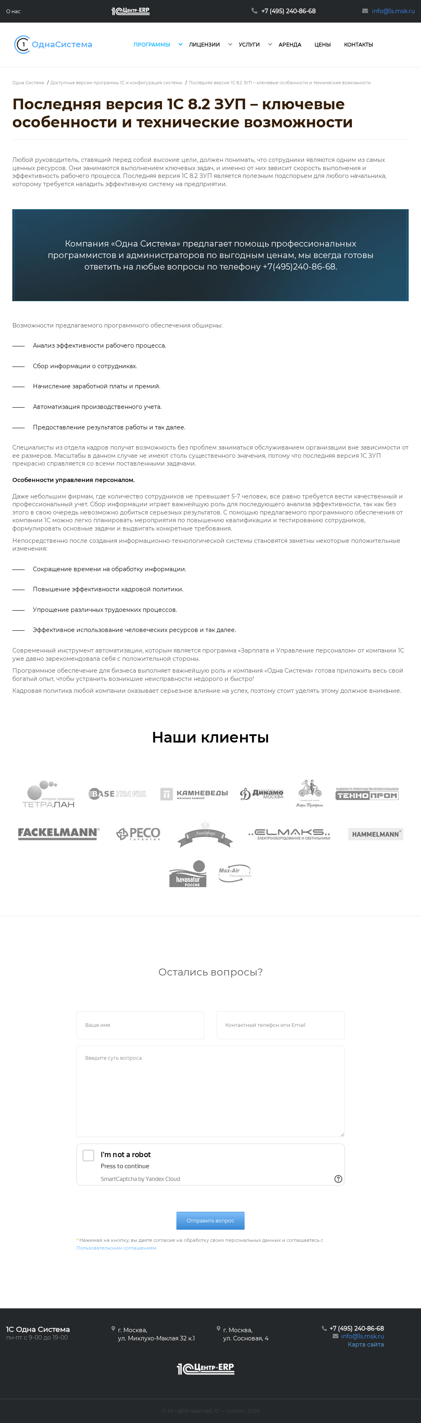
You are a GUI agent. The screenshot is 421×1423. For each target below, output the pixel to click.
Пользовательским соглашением (116, 1248)
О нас (13, 11)
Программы (152, 45)
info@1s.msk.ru (362, 1336)
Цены (323, 45)
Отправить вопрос (210, 1221)
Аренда (290, 45)
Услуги (249, 45)
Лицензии (204, 45)
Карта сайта (366, 1344)
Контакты (358, 45)
